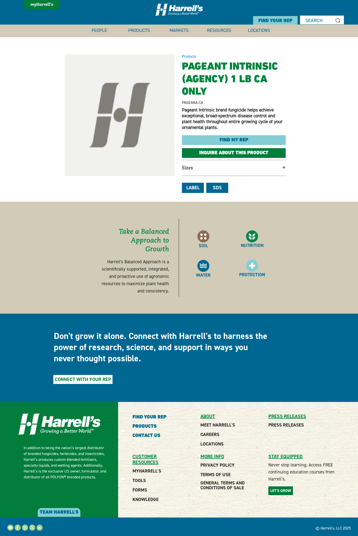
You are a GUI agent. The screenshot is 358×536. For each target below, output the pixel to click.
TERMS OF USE (215, 475)
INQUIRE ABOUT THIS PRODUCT (233, 153)
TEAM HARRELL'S (59, 512)
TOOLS (139, 480)
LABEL (193, 188)
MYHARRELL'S (146, 471)
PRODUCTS (139, 30)
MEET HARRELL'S (217, 425)
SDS (217, 188)
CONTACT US (146, 435)
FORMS (139, 490)
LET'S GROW (280, 490)
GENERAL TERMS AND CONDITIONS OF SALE (222, 485)
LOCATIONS (259, 30)
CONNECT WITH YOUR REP (83, 379)
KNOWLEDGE (145, 499)
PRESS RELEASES (286, 425)
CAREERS (209, 434)
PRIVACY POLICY (217, 465)
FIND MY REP (234, 140)
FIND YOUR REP (275, 20)
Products (189, 56)
